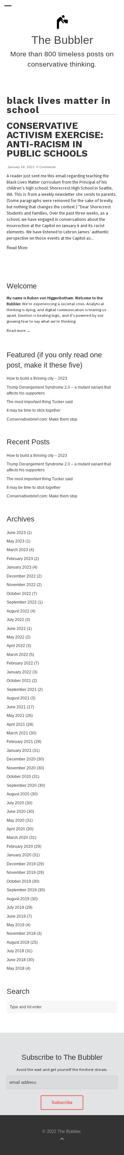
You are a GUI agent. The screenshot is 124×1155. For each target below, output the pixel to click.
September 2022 (22, 602)
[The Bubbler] (62, 28)
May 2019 (15, 925)
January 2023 (19, 567)
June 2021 (16, 707)
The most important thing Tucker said (40, 402)
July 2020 (15, 803)
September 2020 (22, 785)
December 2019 (21, 864)
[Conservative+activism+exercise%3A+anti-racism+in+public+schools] (100, 267)
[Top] (62, 1138)
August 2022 (18, 611)
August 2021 (18, 698)
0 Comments (46, 167)
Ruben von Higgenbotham (50, 298)
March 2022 (17, 654)
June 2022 (16, 628)
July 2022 (15, 619)
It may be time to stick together (34, 410)
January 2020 (19, 855)
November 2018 (21, 933)
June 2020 (16, 811)
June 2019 (16, 916)
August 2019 (18, 899)
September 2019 (22, 890)
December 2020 (21, 759)
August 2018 (18, 942)
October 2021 (19, 680)
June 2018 (16, 960)
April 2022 (16, 645)
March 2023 (17, 550)
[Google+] (116, 267)
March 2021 (17, 733)
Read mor (19, 330)
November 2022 (21, 584)
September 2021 (22, 689)
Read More (17, 248)
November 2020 (21, 768)
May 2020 (15, 820)
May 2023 (15, 541)
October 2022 (19, 593)
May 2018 (15, 968)
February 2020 (20, 846)
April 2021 (16, 724)
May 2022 (15, 637)
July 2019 (15, 907)
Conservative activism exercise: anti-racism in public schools (55, 139)
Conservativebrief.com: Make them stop (42, 419)
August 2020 (18, 794)
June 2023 (16, 532)
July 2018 (15, 951)
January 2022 (19, 672)
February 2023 (20, 558)
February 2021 (20, 741)
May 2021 (15, 715)
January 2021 (19, 750)
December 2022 (21, 576)
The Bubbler (62, 40)
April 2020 (16, 829)
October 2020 (19, 776)
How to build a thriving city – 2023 (37, 378)
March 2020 (17, 837)
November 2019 (21, 872)
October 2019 (19, 881)
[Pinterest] (105, 267)
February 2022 (20, 663)
